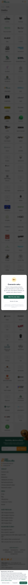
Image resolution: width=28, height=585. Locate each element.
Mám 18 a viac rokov (14, 297)
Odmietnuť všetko (5, 582)
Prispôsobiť (15, 582)
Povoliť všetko (23, 582)
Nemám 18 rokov (14, 301)
